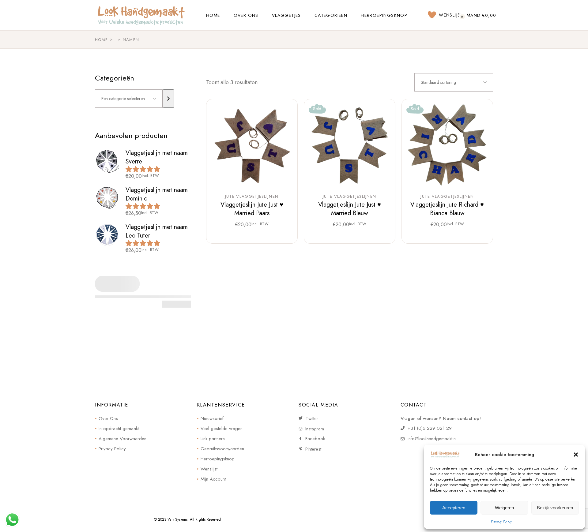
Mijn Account (213, 479)
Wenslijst (209, 469)
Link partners (213, 438)
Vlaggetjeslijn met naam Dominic (157, 194)
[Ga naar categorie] (168, 98)
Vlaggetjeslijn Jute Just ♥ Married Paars (252, 209)
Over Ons (108, 418)
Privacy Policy (501, 521)
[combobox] (453, 82)
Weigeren (504, 507)
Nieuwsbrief (212, 418)
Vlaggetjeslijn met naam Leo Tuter (157, 231)
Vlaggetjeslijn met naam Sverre (157, 157)
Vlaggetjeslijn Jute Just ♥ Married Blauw (349, 209)
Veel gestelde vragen (222, 428)
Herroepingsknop (218, 458)
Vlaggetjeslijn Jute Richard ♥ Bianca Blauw (447, 209)
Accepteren (453, 507)
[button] (576, 454)
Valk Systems (177, 519)
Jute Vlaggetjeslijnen (251, 196)
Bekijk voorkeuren (555, 507)
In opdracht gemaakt (119, 428)
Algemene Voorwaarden (122, 438)
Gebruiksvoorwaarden (222, 448)
